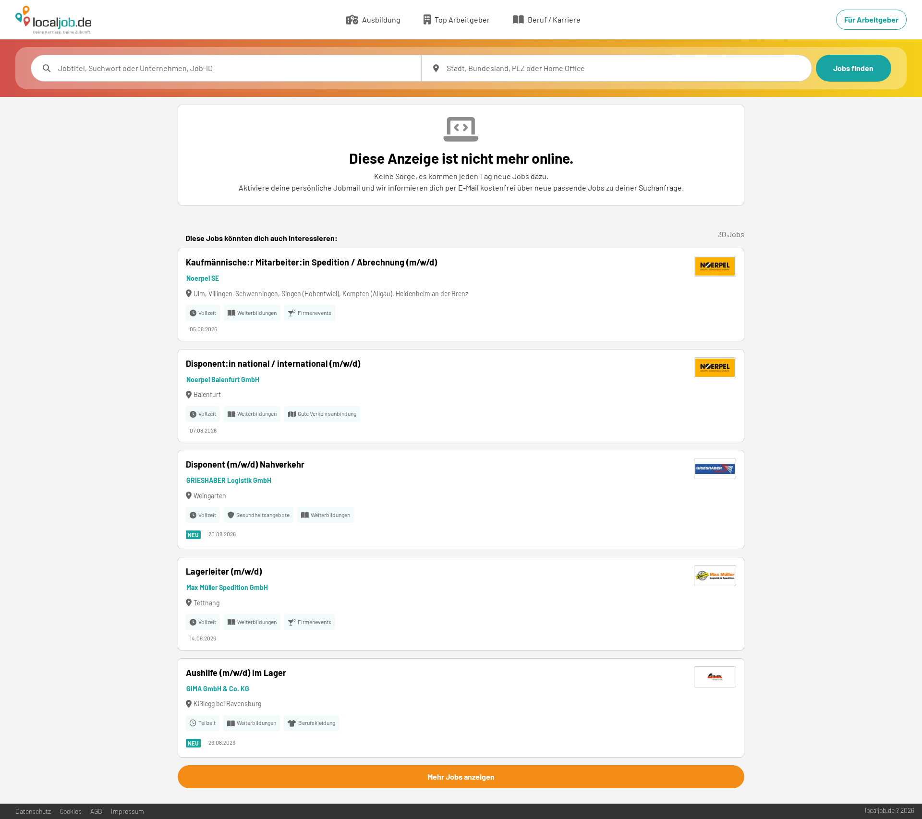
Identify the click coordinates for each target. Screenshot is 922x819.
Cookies (71, 811)
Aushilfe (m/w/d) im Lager (236, 672)
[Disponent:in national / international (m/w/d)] (461, 395)
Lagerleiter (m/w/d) (224, 571)
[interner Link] (53, 20)
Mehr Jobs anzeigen (461, 776)
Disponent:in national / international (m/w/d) (273, 363)
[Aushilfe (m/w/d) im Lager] (461, 708)
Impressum (127, 811)
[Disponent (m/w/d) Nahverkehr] (461, 499)
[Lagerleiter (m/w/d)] (461, 603)
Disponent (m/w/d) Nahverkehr (245, 464)
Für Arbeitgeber (871, 19)
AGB (96, 811)
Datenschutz (33, 811)
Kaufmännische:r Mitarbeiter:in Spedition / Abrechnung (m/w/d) (311, 262)
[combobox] (235, 68)
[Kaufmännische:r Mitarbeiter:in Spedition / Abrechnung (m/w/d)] (461, 294)
